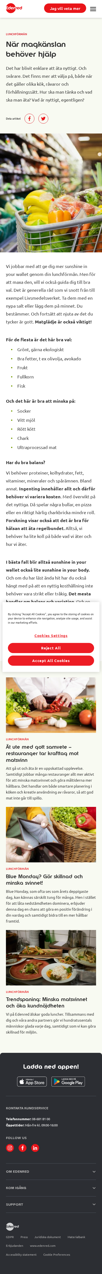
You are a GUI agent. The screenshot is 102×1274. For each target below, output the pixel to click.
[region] (50, 637)
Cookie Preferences (56, 1254)
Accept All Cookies (51, 660)
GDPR (10, 1237)
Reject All (51, 647)
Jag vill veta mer (65, 8)
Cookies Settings (51, 635)
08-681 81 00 (41, 1119)
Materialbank (76, 1237)
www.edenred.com (42, 1245)
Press (24, 1237)
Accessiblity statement (21, 1254)
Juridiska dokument (47, 1237)
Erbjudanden (14, 1245)
